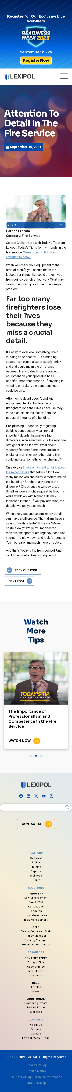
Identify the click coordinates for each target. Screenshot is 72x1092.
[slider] (35, 225)
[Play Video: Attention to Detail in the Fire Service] (36, 208)
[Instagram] (51, 796)
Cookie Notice (36, 1071)
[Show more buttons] (62, 225)
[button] (31, 756)
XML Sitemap (36, 1083)
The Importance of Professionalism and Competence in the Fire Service (32, 719)
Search (67, 807)
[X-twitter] (36, 796)
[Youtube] (43, 796)
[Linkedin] (28, 796)
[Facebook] (21, 796)
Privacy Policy (37, 1065)
